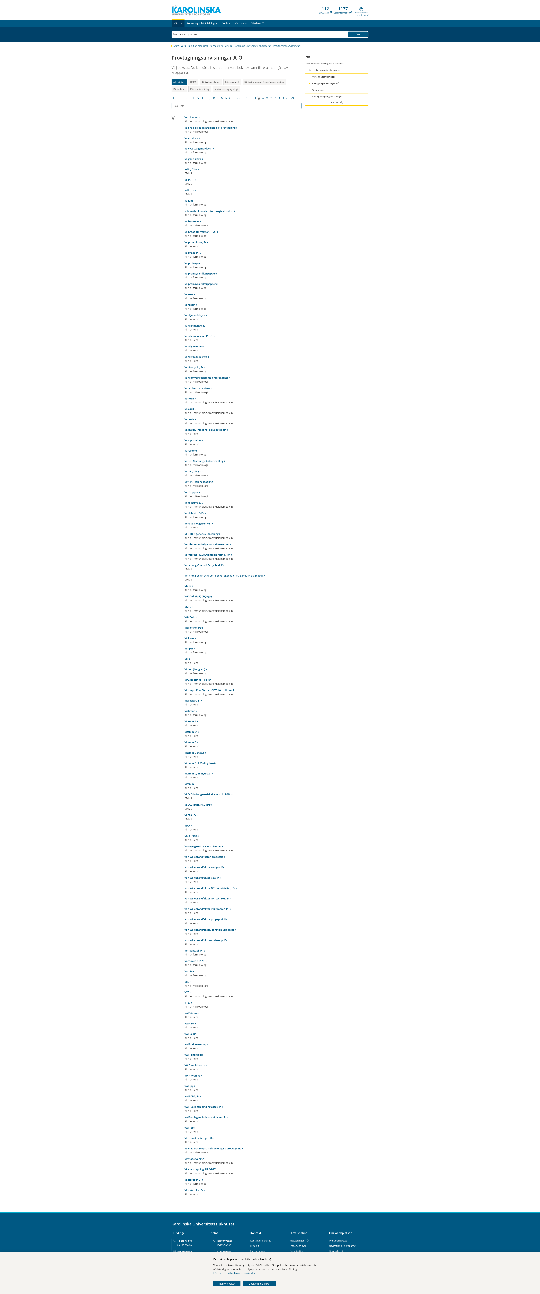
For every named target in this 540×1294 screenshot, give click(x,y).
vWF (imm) (191, 1013)
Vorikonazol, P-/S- (195, 950)
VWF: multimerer (194, 1065)
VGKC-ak (189, 617)
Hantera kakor (227, 1283)
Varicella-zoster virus (197, 388)
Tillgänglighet (336, 1251)
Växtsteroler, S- (193, 1190)
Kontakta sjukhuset (260, 1240)
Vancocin (189, 304)
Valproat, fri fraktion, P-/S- (200, 232)
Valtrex (188, 294)
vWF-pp (189, 1127)
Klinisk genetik (232, 82)
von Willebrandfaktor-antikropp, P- (205, 940)
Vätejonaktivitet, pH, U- (198, 1138)
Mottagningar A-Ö (299, 1240)
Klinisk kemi (179, 89)
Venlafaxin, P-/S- (194, 513)
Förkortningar (318, 90)
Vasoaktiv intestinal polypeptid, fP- (205, 429)
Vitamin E (190, 784)
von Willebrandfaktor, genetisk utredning (209, 929)
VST (186, 992)
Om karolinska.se (338, 1240)
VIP (186, 659)
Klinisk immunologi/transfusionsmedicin (264, 82)
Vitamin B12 (191, 731)
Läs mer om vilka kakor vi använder (234, 1273)
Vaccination (191, 117)
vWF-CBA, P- (191, 1096)
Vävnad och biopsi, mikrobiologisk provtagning (212, 1148)
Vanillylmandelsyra (195, 357)
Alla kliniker (179, 82)
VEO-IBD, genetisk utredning (201, 534)
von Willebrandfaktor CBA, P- (202, 877)
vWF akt (189, 1023)
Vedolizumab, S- (194, 502)
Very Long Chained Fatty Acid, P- (204, 565)
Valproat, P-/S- (193, 252)
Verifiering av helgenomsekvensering (206, 544)
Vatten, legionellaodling (198, 482)
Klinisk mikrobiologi (200, 89)
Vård (183, 45)
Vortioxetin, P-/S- (194, 961)
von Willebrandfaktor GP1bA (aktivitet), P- (209, 888)
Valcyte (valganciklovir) (198, 148)
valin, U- (189, 190)
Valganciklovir (192, 159)
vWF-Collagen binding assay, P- (203, 1106)
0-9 (292, 98)
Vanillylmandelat (194, 346)
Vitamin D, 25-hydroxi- (197, 773)
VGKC (187, 607)
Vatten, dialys (192, 471)
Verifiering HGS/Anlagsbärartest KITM (207, 554)
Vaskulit (189, 398)
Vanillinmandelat (194, 325)
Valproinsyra (192, 263)
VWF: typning (192, 1075)
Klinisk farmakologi (211, 82)
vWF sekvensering (195, 1044)
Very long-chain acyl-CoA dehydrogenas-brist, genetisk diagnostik (223, 575)
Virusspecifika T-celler (197, 679)
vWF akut (190, 1034)
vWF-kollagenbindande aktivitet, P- (205, 1117)
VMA (187, 825)
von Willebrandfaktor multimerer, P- (206, 909)
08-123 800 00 (184, 1245)
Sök (358, 34)
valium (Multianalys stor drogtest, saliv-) (208, 211)
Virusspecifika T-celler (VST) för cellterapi (209, 690)
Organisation (296, 1251)
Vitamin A (190, 721)
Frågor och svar (298, 1245)
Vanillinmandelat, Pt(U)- (198, 336)
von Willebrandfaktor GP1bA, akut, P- (207, 898)
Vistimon (189, 711)
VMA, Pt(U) (191, 836)
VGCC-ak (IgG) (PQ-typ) (198, 596)
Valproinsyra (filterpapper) (200, 273)
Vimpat (188, 648)
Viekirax (189, 638)
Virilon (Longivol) (194, 669)
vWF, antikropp (193, 1054)
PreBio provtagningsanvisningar (327, 96)
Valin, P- (189, 179)
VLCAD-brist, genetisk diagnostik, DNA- (207, 794)
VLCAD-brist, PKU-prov (198, 804)
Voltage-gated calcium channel (202, 846)
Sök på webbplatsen (185, 34)
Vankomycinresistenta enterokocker (206, 377)
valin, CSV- (190, 169)
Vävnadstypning (194, 1159)
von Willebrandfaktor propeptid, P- (205, 919)
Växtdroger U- (192, 1179)
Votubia (189, 971)
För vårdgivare (258, 1251)
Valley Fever (191, 221)
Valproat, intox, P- (195, 242)
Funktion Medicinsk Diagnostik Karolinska (210, 45)
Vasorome (190, 450)
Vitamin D (190, 742)
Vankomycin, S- (193, 367)
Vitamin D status (194, 752)
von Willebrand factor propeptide (204, 856)
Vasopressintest (194, 440)
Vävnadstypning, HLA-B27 (200, 1169)
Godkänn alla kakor (259, 1283)
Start (176, 45)
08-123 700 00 (224, 1245)
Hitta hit (254, 1245)
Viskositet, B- (192, 700)
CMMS (193, 82)
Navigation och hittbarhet (342, 1245)
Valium (188, 200)
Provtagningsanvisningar (286, 45)
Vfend (188, 586)
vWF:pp (189, 1086)
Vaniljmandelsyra (194, 315)
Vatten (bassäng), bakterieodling (203, 461)
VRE (186, 981)
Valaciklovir (191, 138)
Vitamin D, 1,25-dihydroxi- (200, 763)
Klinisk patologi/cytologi (226, 89)
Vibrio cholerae (193, 627)
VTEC (187, 1002)
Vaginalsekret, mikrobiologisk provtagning (210, 127)
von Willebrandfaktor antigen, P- (204, 867)
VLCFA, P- (190, 815)
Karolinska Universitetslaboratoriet (252, 45)
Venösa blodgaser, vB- (197, 523)
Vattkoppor (191, 492)
